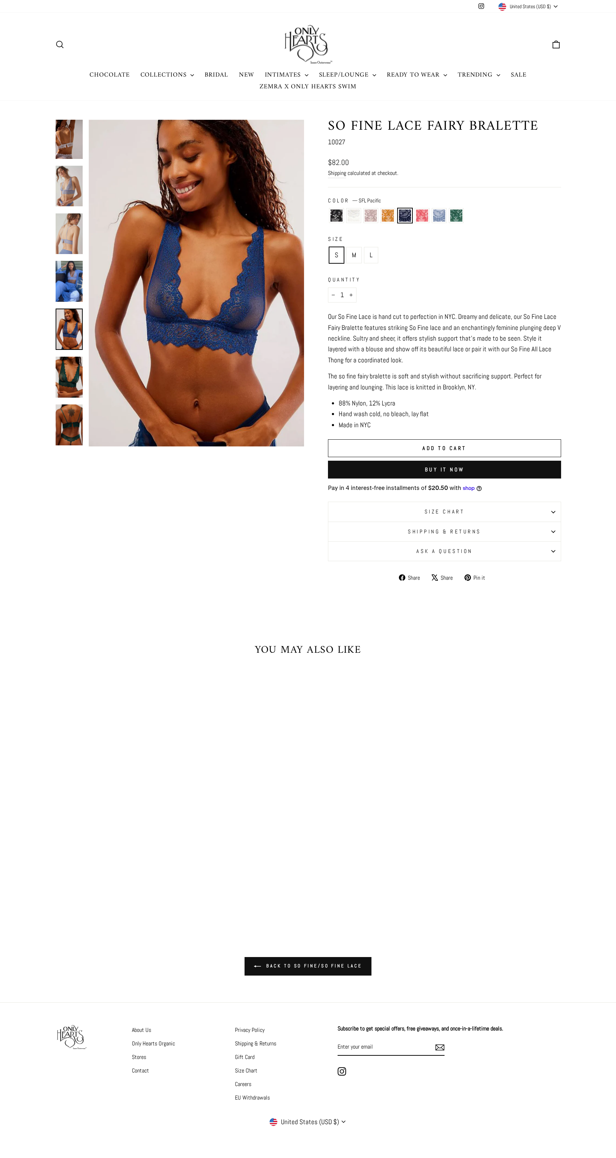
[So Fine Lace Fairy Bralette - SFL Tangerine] (129, 885)
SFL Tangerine (422, 215)
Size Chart (246, 1070)
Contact (140, 1070)
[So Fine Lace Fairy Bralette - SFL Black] (81, 885)
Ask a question (444, 551)
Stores (139, 1057)
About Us (141, 1030)
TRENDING (476, 75)
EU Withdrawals (252, 1097)
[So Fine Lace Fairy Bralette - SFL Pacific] (120, 885)
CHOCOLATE (109, 75)
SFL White (353, 215)
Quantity (344, 279)
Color (354, 200)
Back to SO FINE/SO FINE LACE (313, 966)
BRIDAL (216, 75)
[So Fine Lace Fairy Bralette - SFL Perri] (139, 885)
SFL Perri (439, 215)
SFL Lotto (456, 215)
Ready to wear (414, 75)
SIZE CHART (445, 511)
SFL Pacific (405, 215)
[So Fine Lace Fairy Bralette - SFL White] (91, 885)
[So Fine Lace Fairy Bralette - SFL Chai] (100, 885)
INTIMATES (284, 75)
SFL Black (336, 215)
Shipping (337, 173)
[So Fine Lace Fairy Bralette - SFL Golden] (110, 885)
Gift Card (245, 1057)
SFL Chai (371, 215)
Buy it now (444, 469)
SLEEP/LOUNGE (345, 75)
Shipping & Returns (444, 531)
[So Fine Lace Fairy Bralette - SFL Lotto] (148, 885)
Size (336, 239)
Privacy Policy (250, 1030)
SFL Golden (388, 215)
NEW (246, 75)
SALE (519, 75)
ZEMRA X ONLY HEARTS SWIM (308, 86)
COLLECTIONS (164, 75)
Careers (243, 1084)
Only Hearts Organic (153, 1043)
